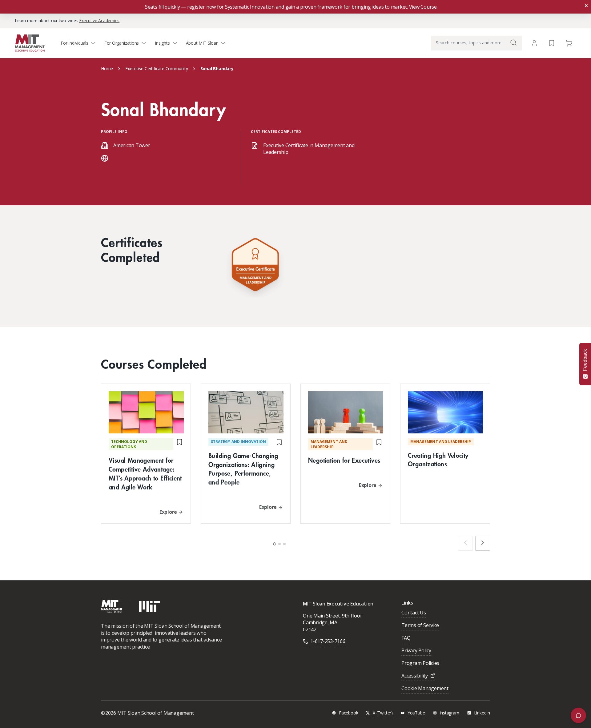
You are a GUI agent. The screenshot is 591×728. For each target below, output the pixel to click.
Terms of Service (420, 626)
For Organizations (121, 43)
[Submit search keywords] (513, 42)
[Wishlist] (551, 43)
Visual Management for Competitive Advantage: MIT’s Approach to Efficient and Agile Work (145, 473)
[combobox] (476, 43)
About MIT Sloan (202, 43)
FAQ (405, 638)
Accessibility (414, 676)
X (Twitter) (383, 713)
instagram (449, 713)
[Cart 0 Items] (569, 43)
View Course (423, 6)
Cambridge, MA (320, 622)
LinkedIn (482, 713)
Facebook (348, 713)
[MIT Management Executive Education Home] (30, 43)
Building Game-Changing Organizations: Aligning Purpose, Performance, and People (243, 468)
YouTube (416, 713)
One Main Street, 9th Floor (332, 615)
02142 (309, 629)
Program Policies (420, 663)
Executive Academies (99, 20)
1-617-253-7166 (327, 641)
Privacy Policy (416, 651)
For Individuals (74, 43)
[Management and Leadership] (255, 266)
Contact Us (413, 613)
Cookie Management (424, 689)
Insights (162, 43)
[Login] (534, 43)
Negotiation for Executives (344, 460)
